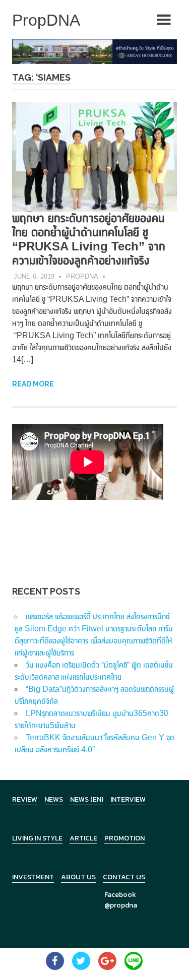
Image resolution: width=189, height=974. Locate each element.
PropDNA (82, 276)
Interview (128, 799)
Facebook (120, 894)
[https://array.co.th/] (94, 51)
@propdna (120, 905)
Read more (33, 384)
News (53, 799)
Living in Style (37, 838)
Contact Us (124, 877)
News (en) (86, 799)
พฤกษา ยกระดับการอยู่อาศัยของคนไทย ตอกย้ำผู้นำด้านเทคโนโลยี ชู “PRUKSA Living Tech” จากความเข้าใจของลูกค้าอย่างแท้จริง (88, 239)
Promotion (124, 838)
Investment (33, 877)
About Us (78, 877)
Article (83, 838)
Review (24, 799)
